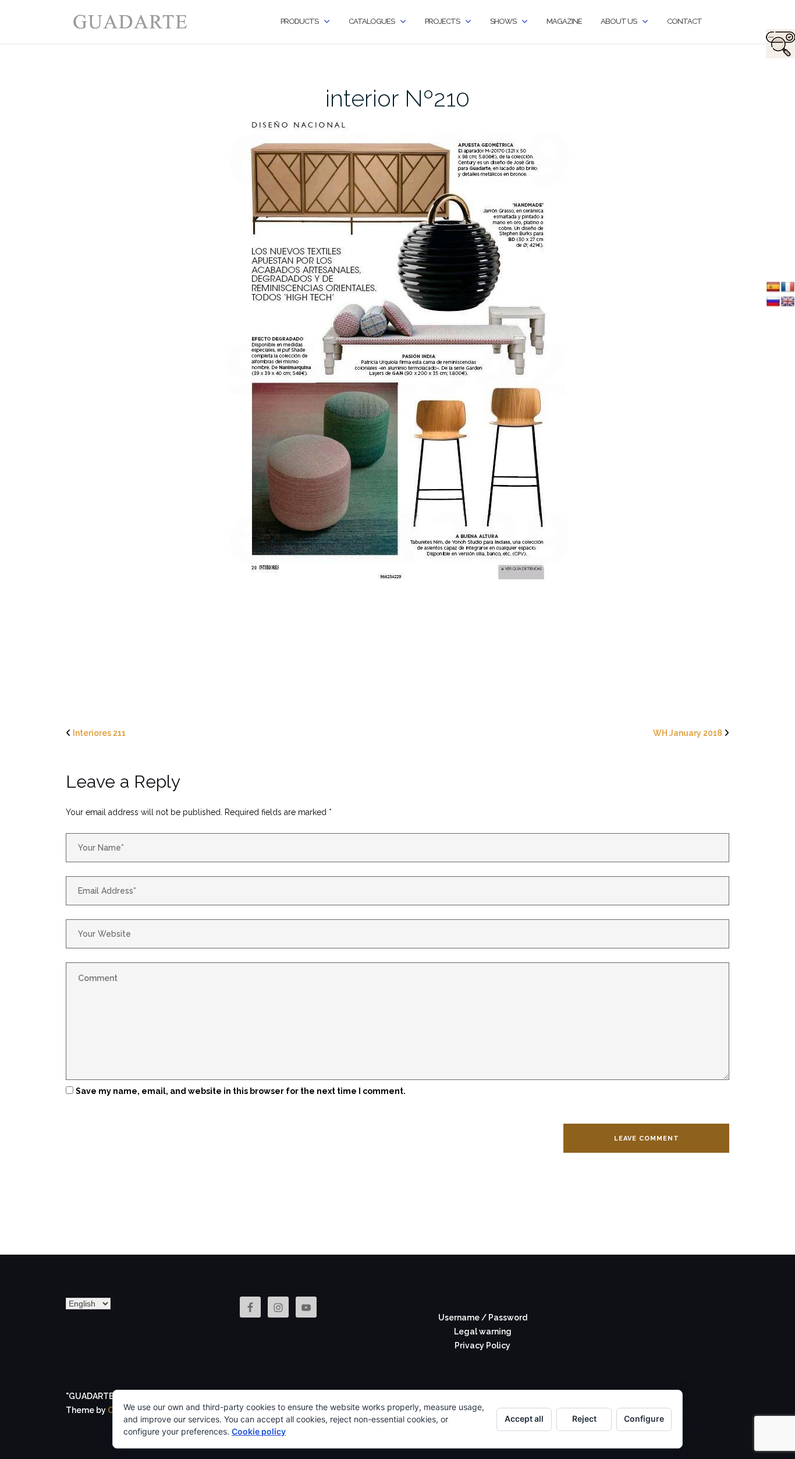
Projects (442, 21)
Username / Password (482, 1317)
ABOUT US (619, 21)
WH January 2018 (687, 733)
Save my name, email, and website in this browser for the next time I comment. (241, 1091)
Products (299, 21)
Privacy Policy (482, 1345)
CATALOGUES (372, 21)
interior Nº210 (397, 98)
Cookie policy (259, 1431)
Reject (584, 1418)
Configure (644, 1418)
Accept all (524, 1418)
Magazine (564, 21)
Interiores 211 (99, 733)
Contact (684, 21)
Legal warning (483, 1331)
